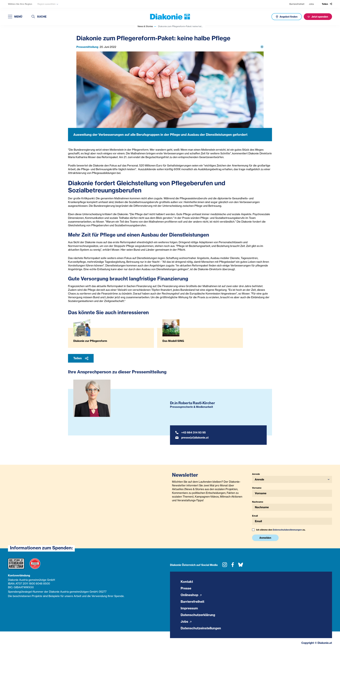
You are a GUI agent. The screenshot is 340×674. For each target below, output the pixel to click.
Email (255, 515)
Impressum (189, 608)
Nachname (257, 501)
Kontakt (187, 582)
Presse (186, 588)
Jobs (311, 4)
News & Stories (145, 26)
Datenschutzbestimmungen (287, 529)
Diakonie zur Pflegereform (90, 341)
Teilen (77, 358)
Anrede (256, 474)
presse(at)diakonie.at (195, 437)
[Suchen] (33, 17)
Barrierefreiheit (296, 4)
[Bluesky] (240, 565)
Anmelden (265, 537)
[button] (292, 479)
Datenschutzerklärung (198, 615)
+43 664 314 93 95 (193, 432)
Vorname (257, 488)
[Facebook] (232, 565)
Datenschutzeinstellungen (201, 628)
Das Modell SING (173, 341)
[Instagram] (224, 565)
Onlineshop (190, 595)
